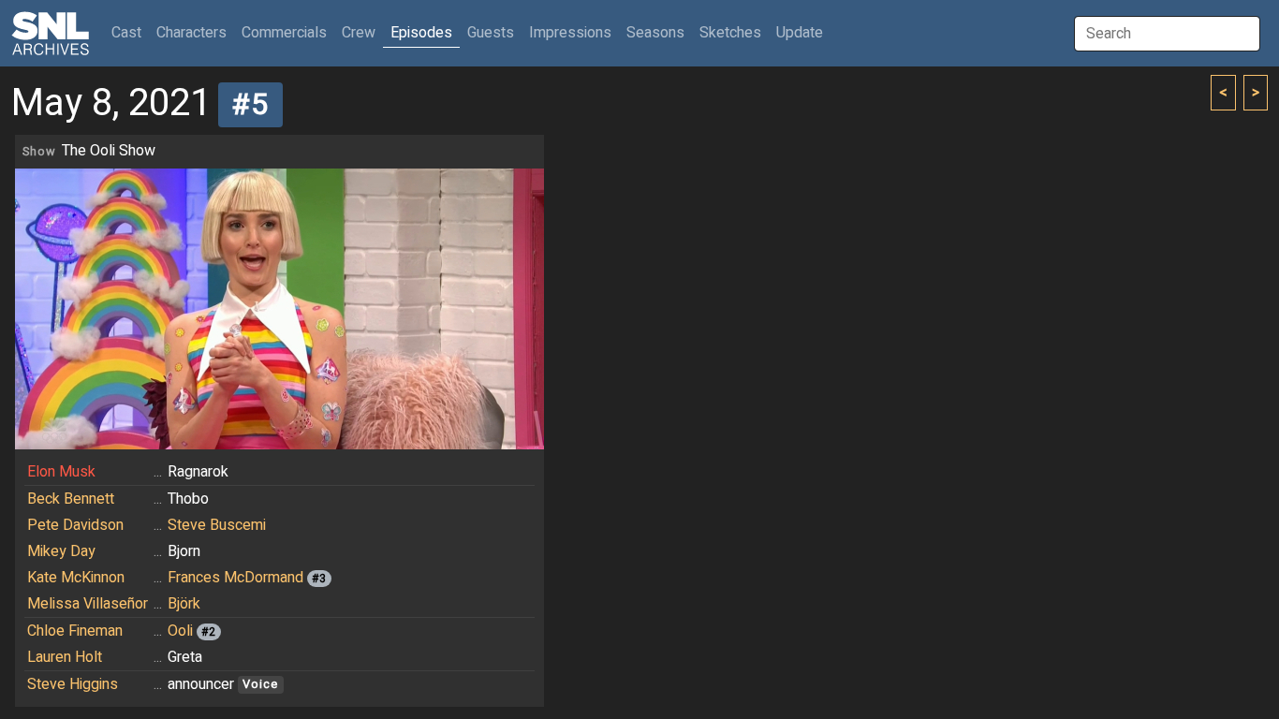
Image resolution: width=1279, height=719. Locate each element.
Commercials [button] (284, 33)
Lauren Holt (64, 657)
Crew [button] (358, 33)
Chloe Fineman (75, 631)
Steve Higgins (72, 684)
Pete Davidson (75, 525)
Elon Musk (61, 472)
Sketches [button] (730, 33)
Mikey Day (61, 551)
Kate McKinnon (76, 577)
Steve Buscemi (217, 525)
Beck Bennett (70, 499)
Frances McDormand (235, 577)
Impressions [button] (570, 33)
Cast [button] (130, 32)
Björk (184, 604)
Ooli (180, 631)
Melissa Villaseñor (87, 604)
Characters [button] (191, 33)
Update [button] (799, 33)
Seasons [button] (655, 33)
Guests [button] (490, 33)
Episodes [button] (421, 33)
